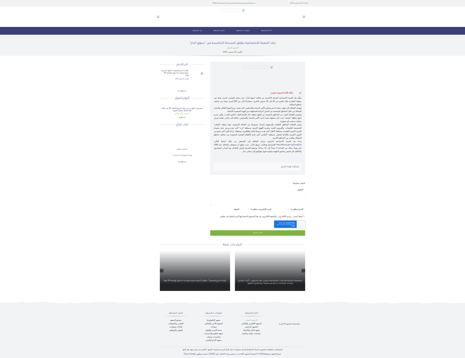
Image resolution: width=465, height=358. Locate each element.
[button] (184, 31)
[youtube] (164, 3)
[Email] (218, 167)
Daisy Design (190, 354)
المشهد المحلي (232, 48)
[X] (234, 167)
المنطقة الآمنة (182, 151)
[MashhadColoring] (232, 10)
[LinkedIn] (230, 167)
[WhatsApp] (226, 167)
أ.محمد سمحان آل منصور (182, 145)
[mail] (160, 3)
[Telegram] (222, 167)
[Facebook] (238, 167)
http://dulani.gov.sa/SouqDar (289, 145)
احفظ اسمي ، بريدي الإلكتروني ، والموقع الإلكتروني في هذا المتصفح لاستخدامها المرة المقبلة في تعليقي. (261, 216)
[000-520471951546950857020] (182, 104)
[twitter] (168, 3)
